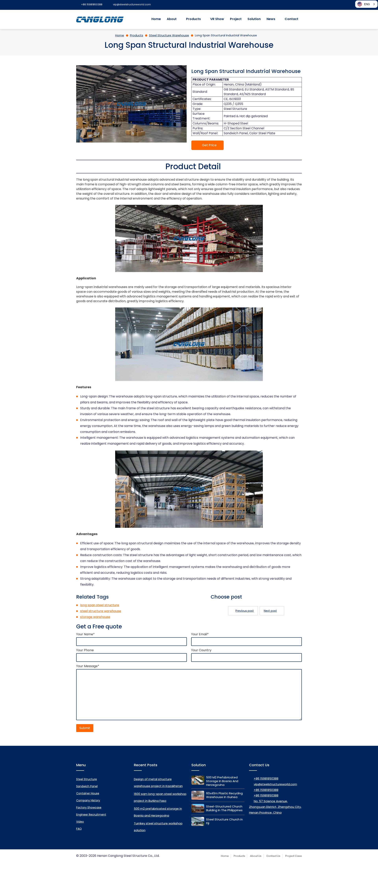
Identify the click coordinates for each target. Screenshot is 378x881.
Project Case (293, 856)
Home (156, 19)
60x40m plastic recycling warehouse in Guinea (224, 795)
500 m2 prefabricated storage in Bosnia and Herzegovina (222, 781)
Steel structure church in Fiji (224, 821)
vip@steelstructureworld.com (275, 784)
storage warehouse (95, 617)
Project (236, 19)
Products (193, 19)
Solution (254, 19)
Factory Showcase (88, 807)
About (172, 19)
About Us (255, 856)
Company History (88, 800)
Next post (270, 611)
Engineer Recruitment (91, 815)
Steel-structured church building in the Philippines (224, 808)
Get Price (209, 145)
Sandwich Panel (87, 786)
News (271, 19)
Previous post (244, 611)
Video (80, 822)
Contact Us (273, 856)
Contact (291, 19)
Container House (87, 793)
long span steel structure (99, 605)
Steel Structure (86, 779)
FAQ (79, 829)
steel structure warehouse (100, 611)
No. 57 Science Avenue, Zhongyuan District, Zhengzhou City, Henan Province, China (275, 807)
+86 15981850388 (266, 778)
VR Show (217, 19)
